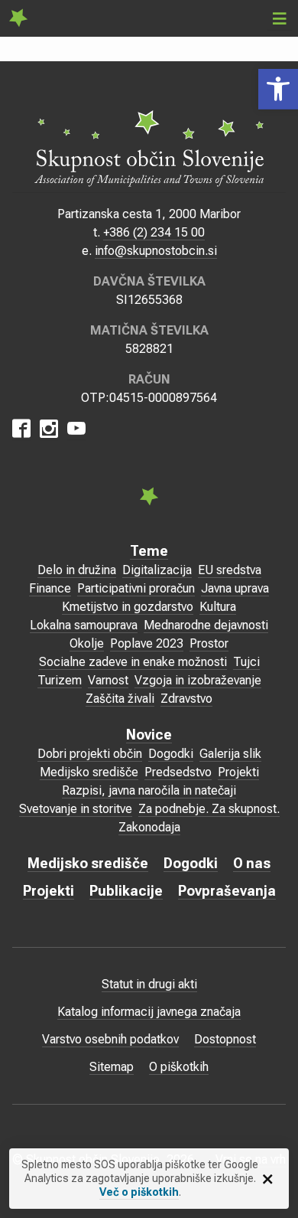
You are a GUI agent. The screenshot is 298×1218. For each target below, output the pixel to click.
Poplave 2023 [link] (146, 643)
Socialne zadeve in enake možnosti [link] (133, 662)
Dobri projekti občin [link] (89, 753)
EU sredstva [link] (229, 570)
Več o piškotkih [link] (139, 1192)
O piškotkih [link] (179, 1067)
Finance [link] (50, 588)
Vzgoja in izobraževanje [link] (197, 680)
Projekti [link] (238, 772)
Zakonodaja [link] (149, 827)
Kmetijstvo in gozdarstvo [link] (127, 606)
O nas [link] (251, 863)
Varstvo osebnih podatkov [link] (110, 1039)
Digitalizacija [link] (157, 570)
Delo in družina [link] (76, 570)
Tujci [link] (246, 662)
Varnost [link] (108, 680)
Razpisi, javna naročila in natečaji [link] (149, 790)
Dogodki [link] (170, 753)
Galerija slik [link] (230, 753)
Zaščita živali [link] (120, 698)
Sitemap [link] (111, 1067)
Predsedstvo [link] (178, 772)
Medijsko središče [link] (89, 772)
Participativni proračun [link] (136, 588)
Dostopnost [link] (225, 1039)
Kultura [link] (217, 606)
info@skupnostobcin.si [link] (156, 250)
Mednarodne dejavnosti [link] (206, 625)
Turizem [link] (59, 680)
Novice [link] (149, 735)
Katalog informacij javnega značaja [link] (149, 1011)
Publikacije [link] (126, 891)
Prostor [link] (208, 643)
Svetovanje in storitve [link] (75, 809)
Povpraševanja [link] (227, 891)
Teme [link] (149, 551)
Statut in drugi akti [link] (149, 984)
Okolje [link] (87, 643)
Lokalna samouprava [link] (84, 625)
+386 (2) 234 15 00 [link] (154, 232)
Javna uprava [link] (235, 588)
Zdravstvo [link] (186, 698)
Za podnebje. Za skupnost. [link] (209, 809)
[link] (278, 89)
